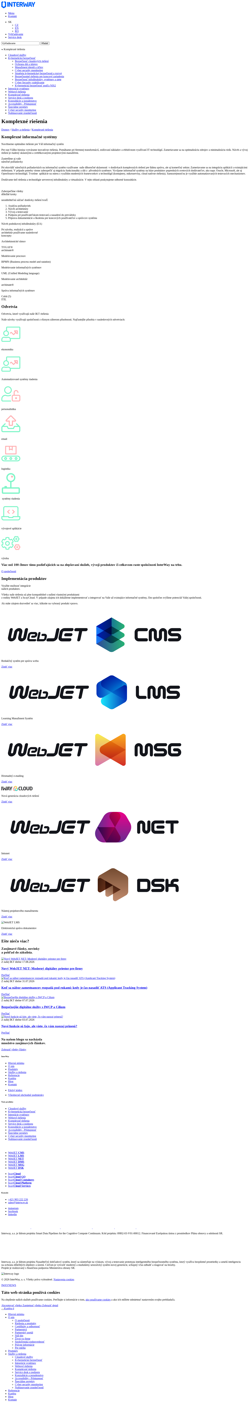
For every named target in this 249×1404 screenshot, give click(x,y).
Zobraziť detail (50, 1305)
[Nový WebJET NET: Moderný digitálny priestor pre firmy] (33, 958)
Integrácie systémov (18, 88)
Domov (5, 129)
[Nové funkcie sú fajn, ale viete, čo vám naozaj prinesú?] (32, 1016)
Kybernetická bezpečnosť (22, 58)
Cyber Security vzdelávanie (29, 82)
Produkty (13, 1069)
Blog (10, 1081)
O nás (11, 1066)
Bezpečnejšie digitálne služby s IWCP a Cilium (33, 1007)
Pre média (20, 1347)
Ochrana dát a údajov (26, 64)
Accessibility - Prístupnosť (22, 103)
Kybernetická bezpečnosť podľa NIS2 (35, 85)
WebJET (16, 1152)
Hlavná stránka (16, 1063)
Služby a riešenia (21, 129)
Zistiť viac (6, 666)
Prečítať (5, 975)
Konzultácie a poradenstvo (22, 100)
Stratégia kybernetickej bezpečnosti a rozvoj (38, 73)
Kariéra (12, 1078)
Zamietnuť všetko (32, 1305)
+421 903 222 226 (18, 1199)
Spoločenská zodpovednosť (30, 1341)
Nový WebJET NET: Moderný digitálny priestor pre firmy (42, 968)
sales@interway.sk (18, 1202)
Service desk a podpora (20, 97)
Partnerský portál (24, 1332)
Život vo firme (22, 1338)
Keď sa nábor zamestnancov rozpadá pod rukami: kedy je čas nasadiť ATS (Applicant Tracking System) (74, 987)
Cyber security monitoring (29, 70)
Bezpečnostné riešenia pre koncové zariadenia (39, 76)
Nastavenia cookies (64, 1279)
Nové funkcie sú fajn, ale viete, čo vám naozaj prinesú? (39, 1026)
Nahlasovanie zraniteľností (22, 113)
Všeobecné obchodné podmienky (26, 1095)
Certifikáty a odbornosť (27, 1326)
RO (17, 31)
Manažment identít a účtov (29, 67)
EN (17, 28)
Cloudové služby (17, 55)
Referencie (14, 1075)
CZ (16, 25)
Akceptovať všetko (12, 1305)
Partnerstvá (21, 1329)
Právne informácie (24, 1344)
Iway (14, 1173)
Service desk (15, 37)
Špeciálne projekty (18, 106)
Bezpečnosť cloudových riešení (32, 61)
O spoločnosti (8, 571)
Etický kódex (15, 1090)
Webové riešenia (17, 91)
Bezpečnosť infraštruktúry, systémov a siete (38, 79)
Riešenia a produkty (25, 1323)
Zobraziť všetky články (13, 1049)
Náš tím (19, 1335)
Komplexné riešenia (18, 94)
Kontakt (12, 16)
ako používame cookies (98, 1299)
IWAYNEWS (8, 1285)
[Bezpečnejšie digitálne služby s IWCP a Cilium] (27, 997)
